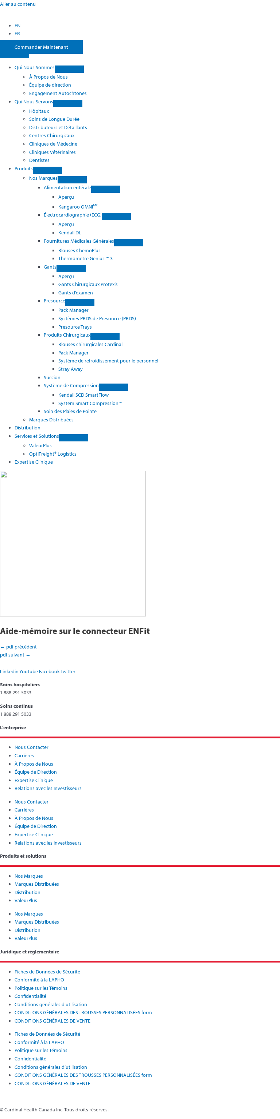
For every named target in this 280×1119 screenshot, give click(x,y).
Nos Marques (29, 876)
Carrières (24, 755)
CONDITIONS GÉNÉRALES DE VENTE (52, 1020)
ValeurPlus (26, 900)
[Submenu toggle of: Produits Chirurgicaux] (105, 336)
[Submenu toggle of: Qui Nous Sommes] (69, 69)
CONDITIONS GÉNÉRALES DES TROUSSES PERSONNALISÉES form (83, 1012)
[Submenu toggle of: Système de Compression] (113, 387)
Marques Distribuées (37, 884)
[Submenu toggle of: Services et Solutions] (73, 437)
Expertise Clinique (34, 780)
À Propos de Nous (34, 764)
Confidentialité (30, 996)
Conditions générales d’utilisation (51, 1004)
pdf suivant (15, 654)
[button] (49, 67)
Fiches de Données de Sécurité (47, 971)
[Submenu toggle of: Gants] (71, 268)
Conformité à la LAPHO (39, 979)
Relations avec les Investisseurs (48, 788)
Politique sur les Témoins (41, 988)
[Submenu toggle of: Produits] (47, 170)
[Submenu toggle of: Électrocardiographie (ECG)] (116, 216)
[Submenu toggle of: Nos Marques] (72, 179)
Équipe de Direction (36, 772)
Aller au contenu (18, 4)
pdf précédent (18, 646)
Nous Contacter (31, 747)
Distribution (27, 892)
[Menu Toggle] (14, 54)
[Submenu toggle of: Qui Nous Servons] (67, 103)
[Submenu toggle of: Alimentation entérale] (105, 189)
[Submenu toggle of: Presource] (79, 302)
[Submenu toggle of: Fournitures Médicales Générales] (128, 242)
